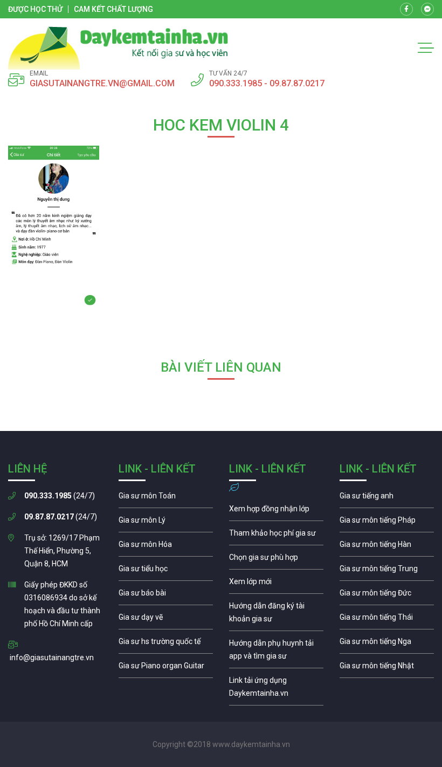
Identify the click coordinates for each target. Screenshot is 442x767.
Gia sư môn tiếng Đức (387, 595)
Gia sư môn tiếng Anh (387, 498)
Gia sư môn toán (166, 498)
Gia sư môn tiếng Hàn (387, 547)
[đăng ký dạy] (118, 48)
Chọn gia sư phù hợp (276, 560)
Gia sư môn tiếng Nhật (387, 668)
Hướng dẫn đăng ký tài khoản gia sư (276, 615)
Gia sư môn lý (166, 522)
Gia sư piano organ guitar (166, 668)
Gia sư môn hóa (166, 547)
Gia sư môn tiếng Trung (387, 571)
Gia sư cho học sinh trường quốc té (166, 644)
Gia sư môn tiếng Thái (387, 620)
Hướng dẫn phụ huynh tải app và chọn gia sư (276, 652)
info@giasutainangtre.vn (52, 657)
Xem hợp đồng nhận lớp (276, 511)
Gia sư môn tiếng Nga (276, 689)
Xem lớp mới (276, 584)
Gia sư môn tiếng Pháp (387, 522)
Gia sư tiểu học (166, 571)
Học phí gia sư (276, 535)
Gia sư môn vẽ (166, 620)
